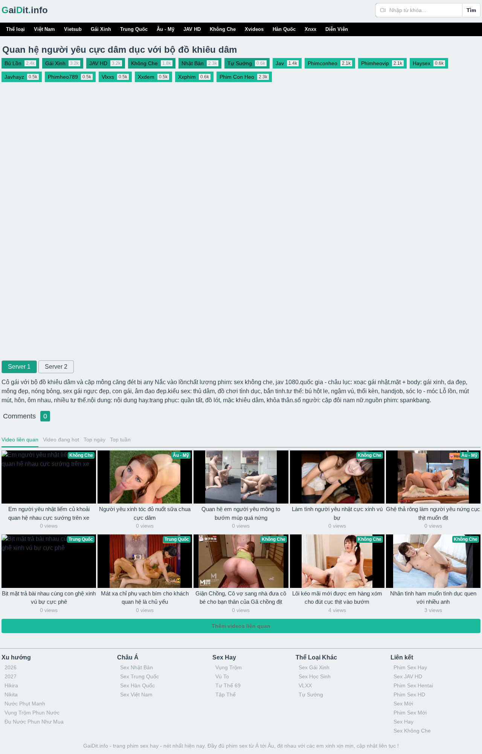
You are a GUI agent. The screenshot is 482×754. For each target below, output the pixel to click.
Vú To (222, 676)
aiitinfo (25, 10)
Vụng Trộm (228, 667)
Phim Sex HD (409, 694)
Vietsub (73, 29)
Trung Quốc (134, 29)
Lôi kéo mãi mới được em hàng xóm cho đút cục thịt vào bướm (337, 597)
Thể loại (15, 29)
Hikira (11, 685)
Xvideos (254, 29)
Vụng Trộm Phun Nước (32, 713)
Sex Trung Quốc (139, 676)
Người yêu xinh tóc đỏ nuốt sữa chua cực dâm (145, 513)
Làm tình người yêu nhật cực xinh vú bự (337, 513)
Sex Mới (403, 704)
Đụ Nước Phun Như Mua (34, 722)
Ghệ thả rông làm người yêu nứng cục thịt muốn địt (433, 513)
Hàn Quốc (284, 29)
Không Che (223, 29)
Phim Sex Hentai (413, 685)
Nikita (11, 694)
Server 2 (56, 366)
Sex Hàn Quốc (137, 685)
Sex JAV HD (408, 676)
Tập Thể (225, 694)
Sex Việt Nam (136, 694)
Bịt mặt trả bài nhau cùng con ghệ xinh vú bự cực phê (49, 597)
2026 (11, 667)
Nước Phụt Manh (25, 704)
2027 (11, 676)
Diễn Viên (336, 29)
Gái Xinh (101, 29)
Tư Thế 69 (228, 685)
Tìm (471, 10)
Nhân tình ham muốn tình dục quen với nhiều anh (433, 597)
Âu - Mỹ (165, 29)
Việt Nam (44, 29)
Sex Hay (403, 722)
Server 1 (19, 366)
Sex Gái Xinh (314, 667)
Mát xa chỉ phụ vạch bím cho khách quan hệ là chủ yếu (145, 597)
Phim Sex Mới (410, 713)
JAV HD (192, 29)
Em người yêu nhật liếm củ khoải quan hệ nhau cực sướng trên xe (49, 513)
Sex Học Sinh (315, 676)
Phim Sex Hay (410, 667)
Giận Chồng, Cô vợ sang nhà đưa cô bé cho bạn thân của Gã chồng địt (240, 597)
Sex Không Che (412, 731)
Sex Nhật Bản (136, 667)
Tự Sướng (311, 694)
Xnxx (310, 29)
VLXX (305, 685)
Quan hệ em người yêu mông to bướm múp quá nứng (240, 513)
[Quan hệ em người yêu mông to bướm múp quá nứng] (241, 477)
